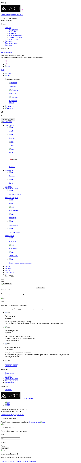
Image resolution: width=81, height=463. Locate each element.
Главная (8, 268)
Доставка (25, 461)
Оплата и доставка (11, 364)
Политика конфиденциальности (12, 415)
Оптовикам (9, 41)
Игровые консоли (15, 35)
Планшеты (13, 31)
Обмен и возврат (11, 366)
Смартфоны (13, 30)
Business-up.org (34, 422)
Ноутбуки (12, 33)
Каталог (8, 28)
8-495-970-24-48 (6, 52)
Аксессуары (13, 39)
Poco (6, 274)
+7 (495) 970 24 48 (27, 398)
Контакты (8, 45)
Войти (3, 70)
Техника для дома (15, 37)
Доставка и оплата (11, 43)
